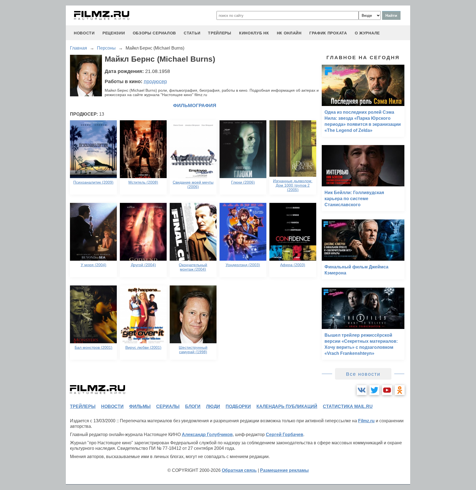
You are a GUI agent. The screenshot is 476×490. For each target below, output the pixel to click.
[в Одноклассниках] (400, 390)
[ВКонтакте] (362, 390)
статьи (192, 33)
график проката (328, 33)
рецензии (113, 33)
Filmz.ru (366, 420)
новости (84, 33)
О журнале (367, 33)
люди (213, 406)
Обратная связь (239, 470)
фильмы (140, 406)
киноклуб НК (254, 33)
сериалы (168, 406)
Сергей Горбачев (284, 434)
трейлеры (219, 33)
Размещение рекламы (284, 470)
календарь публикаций (286, 406)
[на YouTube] (387, 390)
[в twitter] (374, 390)
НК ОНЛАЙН (289, 33)
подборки (238, 406)
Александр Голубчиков (207, 434)
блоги (193, 406)
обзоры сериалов (154, 33)
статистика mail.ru (348, 406)
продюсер (155, 81)
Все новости (363, 374)
